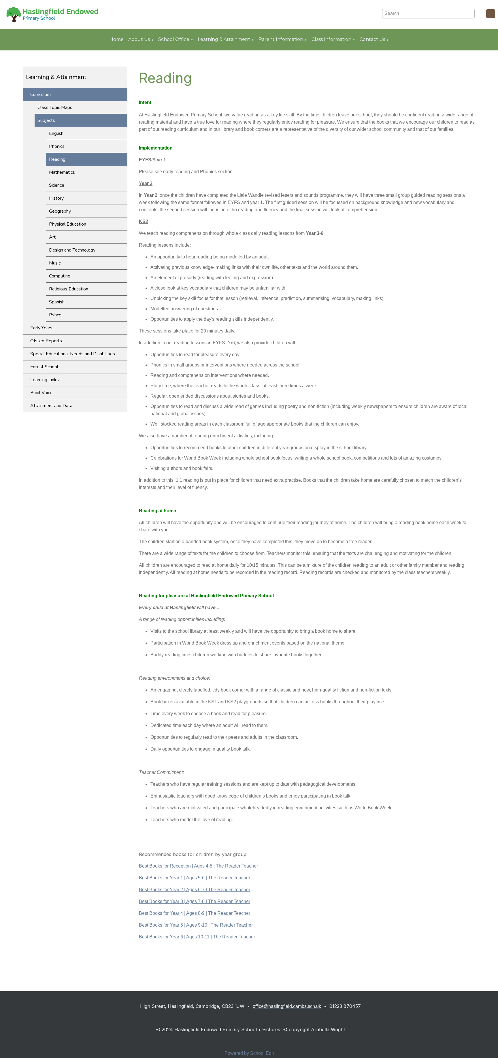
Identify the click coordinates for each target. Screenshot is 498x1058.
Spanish (57, 302)
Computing (59, 276)
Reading (57, 159)
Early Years (41, 328)
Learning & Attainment (224, 39)
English (56, 133)
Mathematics (62, 172)
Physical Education (67, 224)
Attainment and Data (51, 406)
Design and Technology (72, 250)
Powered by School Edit (249, 1053)
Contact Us (372, 39)
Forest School (44, 367)
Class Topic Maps (54, 107)
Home (117, 39)
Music (55, 263)
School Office (173, 39)
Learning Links (44, 380)
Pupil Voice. (41, 393)
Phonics (57, 146)
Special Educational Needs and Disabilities (72, 354)
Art (52, 237)
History (56, 198)
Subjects (46, 120)
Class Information (331, 39)
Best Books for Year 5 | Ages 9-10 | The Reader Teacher (196, 925)
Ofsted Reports (46, 341)
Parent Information (281, 39)
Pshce (55, 315)
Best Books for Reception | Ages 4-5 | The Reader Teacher (198, 866)
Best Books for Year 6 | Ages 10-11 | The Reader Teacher (197, 936)
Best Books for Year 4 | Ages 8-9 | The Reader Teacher (194, 913)
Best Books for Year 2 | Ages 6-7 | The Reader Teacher (194, 889)
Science (56, 185)
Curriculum (40, 94)
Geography (60, 211)
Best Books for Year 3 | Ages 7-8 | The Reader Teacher (194, 901)
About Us (139, 39)
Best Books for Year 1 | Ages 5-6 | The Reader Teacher (194, 877)
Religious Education (68, 289)
